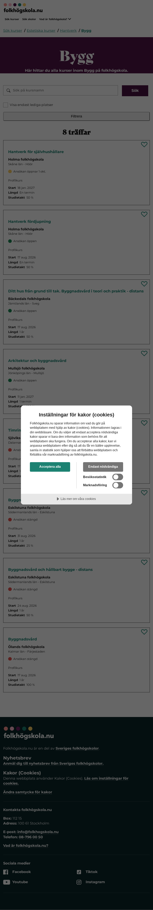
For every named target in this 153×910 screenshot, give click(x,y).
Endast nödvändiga (103, 466)
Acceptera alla (50, 466)
